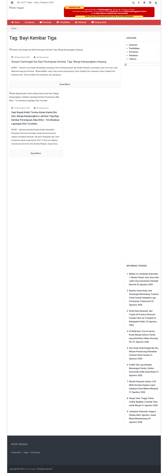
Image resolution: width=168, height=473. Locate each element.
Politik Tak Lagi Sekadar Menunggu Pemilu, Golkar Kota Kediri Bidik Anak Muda (142, 368)
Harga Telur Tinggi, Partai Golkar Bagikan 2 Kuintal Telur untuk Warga (143, 402)
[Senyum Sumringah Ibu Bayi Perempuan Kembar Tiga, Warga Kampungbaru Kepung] (46, 50)
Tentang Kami (100, 22)
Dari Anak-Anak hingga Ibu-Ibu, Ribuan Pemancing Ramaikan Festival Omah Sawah (144, 351)
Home (17, 22)
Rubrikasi (81, 22)
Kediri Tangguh (30, 469)
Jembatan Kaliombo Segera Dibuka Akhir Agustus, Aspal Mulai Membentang (142, 415)
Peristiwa (46, 22)
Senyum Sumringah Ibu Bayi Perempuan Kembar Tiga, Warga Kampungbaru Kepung (58, 61)
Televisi (132, 59)
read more (65, 84)
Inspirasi (30, 22)
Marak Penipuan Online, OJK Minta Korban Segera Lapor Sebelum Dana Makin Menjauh (143, 385)
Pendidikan (64, 22)
